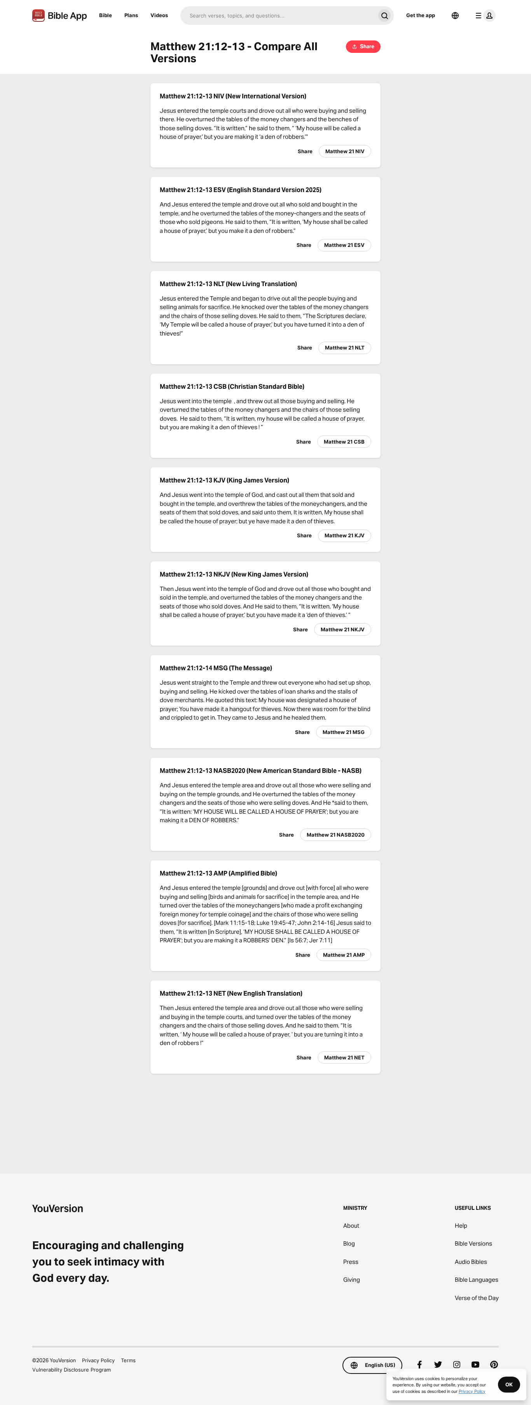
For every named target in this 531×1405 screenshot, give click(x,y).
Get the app (420, 15)
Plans (131, 15)
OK (509, 1384)
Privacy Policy (98, 1360)
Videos (159, 15)
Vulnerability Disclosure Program (71, 1370)
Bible (105, 15)
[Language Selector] (455, 15)
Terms (128, 1360)
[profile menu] (484, 15)
